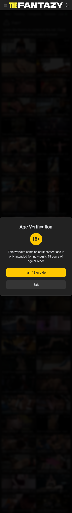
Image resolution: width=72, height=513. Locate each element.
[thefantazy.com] (36, 5)
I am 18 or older (36, 272)
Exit (36, 285)
